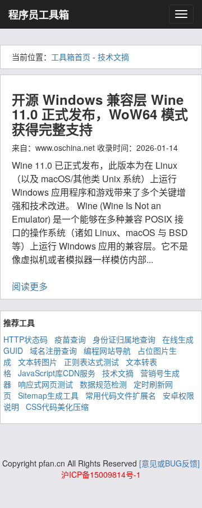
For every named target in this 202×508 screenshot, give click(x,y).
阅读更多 (30, 286)
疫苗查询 (70, 339)
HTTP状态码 (25, 339)
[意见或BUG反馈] (169, 463)
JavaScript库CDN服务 (56, 372)
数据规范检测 (103, 384)
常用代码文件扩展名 (120, 395)
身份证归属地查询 (124, 339)
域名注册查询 (53, 350)
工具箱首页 (70, 56)
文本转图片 (37, 361)
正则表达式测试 (91, 361)
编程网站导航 (107, 350)
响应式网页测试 (45, 384)
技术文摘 (113, 56)
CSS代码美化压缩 (57, 406)
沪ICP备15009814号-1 (101, 474)
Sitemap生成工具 (48, 395)
